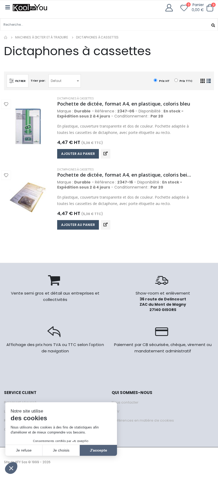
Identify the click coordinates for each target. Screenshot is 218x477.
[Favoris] (184, 9)
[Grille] (202, 80)
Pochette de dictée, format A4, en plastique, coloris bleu (123, 103)
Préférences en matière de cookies (143, 420)
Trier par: (38, 80)
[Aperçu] (105, 154)
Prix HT (163, 81)
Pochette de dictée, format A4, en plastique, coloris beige (124, 175)
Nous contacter (125, 402)
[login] (170, 8)
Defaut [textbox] (56, 80)
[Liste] (208, 80)
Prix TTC (185, 81)
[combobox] (64, 80)
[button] (209, 8)
